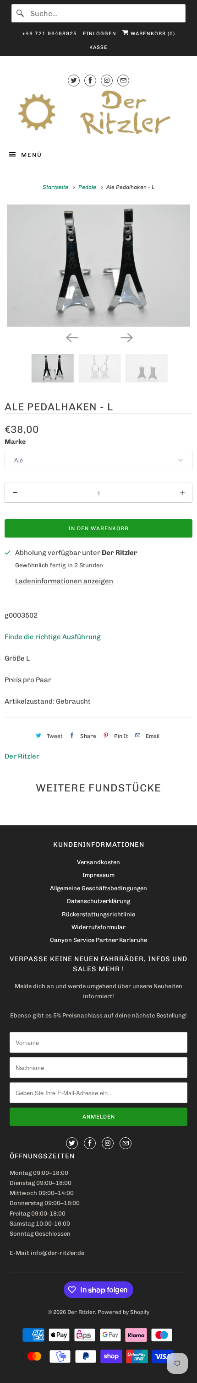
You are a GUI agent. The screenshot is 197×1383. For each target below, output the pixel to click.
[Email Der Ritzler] (123, 80)
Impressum (98, 875)
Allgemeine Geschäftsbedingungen (98, 888)
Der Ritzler (22, 756)
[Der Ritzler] (99, 112)
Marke (15, 442)
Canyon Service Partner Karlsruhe (98, 939)
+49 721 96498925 (49, 34)
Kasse (98, 47)
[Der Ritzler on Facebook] (90, 80)
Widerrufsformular (98, 927)
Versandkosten (98, 862)
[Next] (126, 337)
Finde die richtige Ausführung (53, 637)
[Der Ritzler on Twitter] (74, 80)
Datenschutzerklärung (98, 901)
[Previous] (71, 337)
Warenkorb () (152, 34)
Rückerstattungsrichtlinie (98, 914)
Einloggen (99, 34)
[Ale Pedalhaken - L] (98, 265)
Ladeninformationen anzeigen (64, 581)
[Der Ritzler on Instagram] (107, 80)
